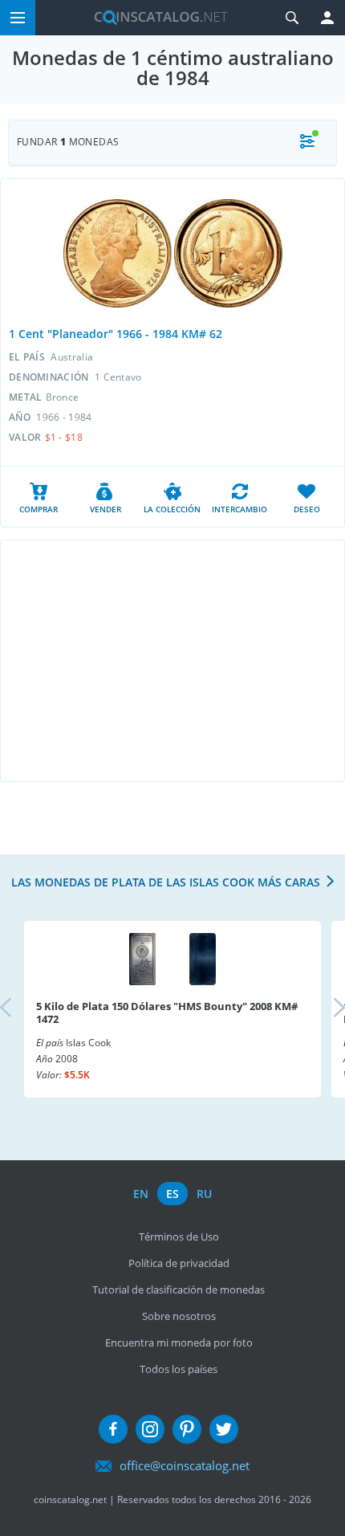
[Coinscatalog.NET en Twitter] (223, 1429)
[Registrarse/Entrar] (327, 17)
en (140, 1193)
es (172, 1193)
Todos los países (178, 1369)
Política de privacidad (178, 1263)
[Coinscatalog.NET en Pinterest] (186, 1429)
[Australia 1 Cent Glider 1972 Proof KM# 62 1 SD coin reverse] (228, 253)
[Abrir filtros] (307, 142)
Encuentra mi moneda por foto (179, 1342)
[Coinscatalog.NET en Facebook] (113, 1429)
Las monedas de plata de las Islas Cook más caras (165, 882)
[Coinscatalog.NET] (155, 17)
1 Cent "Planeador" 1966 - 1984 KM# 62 (115, 333)
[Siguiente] (325, 1008)
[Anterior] (19, 1008)
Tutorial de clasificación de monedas (178, 1289)
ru (204, 1193)
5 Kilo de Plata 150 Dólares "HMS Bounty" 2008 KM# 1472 (167, 1012)
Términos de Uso (179, 1236)
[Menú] (17, 17)
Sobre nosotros (179, 1316)
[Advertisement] (172, 660)
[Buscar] (292, 17)
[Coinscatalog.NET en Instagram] (150, 1429)
